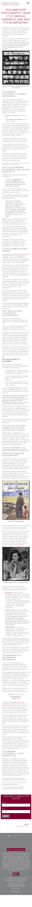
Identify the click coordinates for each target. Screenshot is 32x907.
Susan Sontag (9, 43)
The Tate (4, 175)
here (19, 780)
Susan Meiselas (15, 447)
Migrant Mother (19, 544)
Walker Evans (6, 219)
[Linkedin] (14, 874)
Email (3, 808)
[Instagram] (17, 874)
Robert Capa (10, 640)
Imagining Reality (14, 388)
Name (3, 802)
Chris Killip (16, 672)
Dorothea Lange (17, 195)
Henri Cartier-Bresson (23, 640)
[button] (28, 3)
